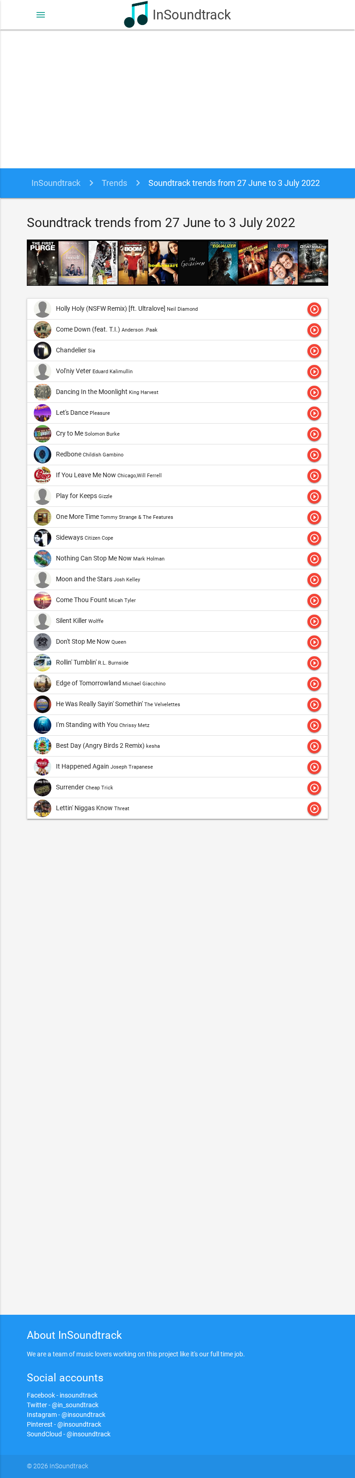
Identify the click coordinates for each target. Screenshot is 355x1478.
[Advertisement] (177, 99)
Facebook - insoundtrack (62, 1395)
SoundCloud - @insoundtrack (68, 1434)
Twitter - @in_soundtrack (62, 1405)
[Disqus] (178, 950)
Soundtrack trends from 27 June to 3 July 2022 (234, 183)
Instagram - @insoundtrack (66, 1414)
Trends (114, 183)
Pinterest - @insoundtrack (64, 1424)
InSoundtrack (192, 15)
